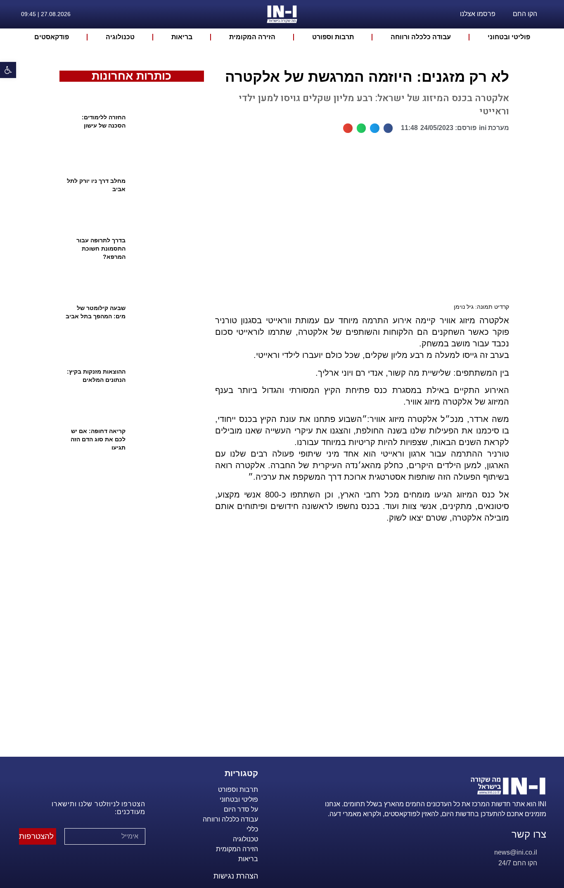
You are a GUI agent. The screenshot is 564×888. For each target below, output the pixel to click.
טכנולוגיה (120, 36)
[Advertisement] (358, 650)
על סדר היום (241, 809)
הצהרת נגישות (235, 876)
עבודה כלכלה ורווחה (421, 36)
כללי (252, 829)
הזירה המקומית (252, 36)
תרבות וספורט (333, 36)
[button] (388, 128)
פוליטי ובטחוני (509, 36)
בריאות (181, 36)
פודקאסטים (51, 36)
